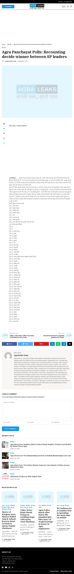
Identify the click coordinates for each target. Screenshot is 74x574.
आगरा (3, 505)
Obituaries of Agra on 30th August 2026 (26, 476)
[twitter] (12, 567)
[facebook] (2, 567)
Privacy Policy (54, 571)
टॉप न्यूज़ (7, 505)
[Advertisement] (37, 24)
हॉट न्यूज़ (9, 44)
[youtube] (6, 567)
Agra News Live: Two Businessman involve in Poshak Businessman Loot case (40, 456)
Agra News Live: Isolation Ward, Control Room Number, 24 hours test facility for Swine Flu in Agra (40, 445)
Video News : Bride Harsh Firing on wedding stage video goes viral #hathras (27, 516)
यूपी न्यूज (12, 507)
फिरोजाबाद (12, 505)
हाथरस (21, 507)
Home (3, 44)
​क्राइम (30, 507)
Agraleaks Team (10, 61)
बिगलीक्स (12, 442)
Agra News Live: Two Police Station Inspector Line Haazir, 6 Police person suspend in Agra (40, 466)
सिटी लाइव (4, 509)
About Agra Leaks (66, 571)
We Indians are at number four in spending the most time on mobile (64, 513)
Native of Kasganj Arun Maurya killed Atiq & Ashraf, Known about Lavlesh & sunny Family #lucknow (9, 520)
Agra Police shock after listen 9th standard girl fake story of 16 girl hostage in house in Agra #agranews (45, 519)
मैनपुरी (8, 507)
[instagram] (9, 567)
